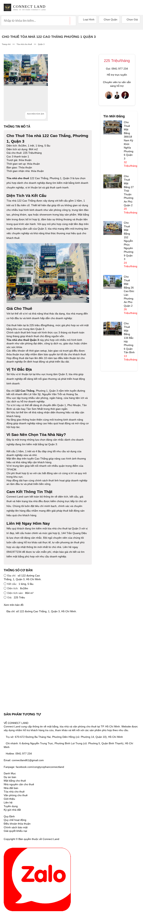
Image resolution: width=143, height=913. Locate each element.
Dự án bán (10, 777)
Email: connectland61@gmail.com (24, 760)
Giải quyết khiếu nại (15, 830)
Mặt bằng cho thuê (15, 780)
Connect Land (15, 496)
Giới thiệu (9, 798)
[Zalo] (37, 879)
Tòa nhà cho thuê (24, 44)
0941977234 (14, 551)
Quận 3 (41, 44)
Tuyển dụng (11, 806)
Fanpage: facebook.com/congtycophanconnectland (34, 766)
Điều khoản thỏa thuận (17, 823)
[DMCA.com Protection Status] (64, 839)
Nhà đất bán (11, 788)
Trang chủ (6, 44)
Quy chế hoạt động (15, 819)
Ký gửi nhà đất (12, 809)
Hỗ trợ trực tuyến (117, 74)
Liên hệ (8, 802)
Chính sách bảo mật (16, 827)
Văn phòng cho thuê (16, 795)
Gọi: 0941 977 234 (117, 68)
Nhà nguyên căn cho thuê (19, 784)
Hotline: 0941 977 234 (19, 753)
